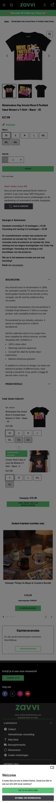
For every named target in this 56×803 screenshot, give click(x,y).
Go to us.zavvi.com (28, 790)
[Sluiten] (52, 767)
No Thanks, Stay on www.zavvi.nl (28, 798)
